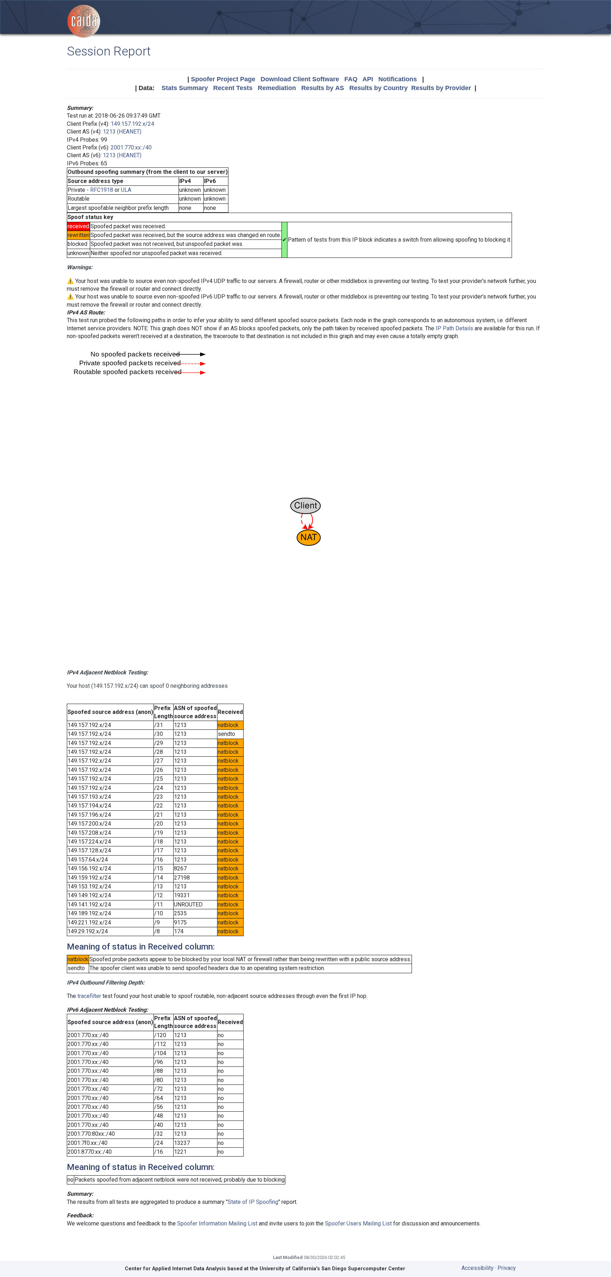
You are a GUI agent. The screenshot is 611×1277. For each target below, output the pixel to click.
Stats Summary (185, 87)
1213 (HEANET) (122, 131)
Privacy (506, 1268)
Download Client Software (300, 79)
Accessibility (477, 1268)
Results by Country (378, 87)
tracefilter (89, 996)
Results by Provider (441, 87)
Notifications (397, 79)
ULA (126, 190)
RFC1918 (101, 190)
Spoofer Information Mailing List (217, 1223)
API (367, 79)
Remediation (277, 87)
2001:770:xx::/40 (131, 147)
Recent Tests (232, 87)
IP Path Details (454, 328)
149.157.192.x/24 (132, 123)
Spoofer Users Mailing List (358, 1223)
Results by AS (322, 87)
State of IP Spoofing (253, 1202)
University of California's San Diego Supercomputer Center (332, 1269)
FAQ (350, 79)
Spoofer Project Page (223, 79)
